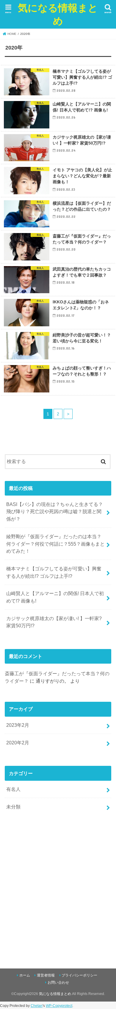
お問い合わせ (58, 982)
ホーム (24, 975)
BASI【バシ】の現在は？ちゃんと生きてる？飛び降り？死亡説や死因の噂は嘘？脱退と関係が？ (54, 511)
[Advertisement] (58, 888)
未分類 (13, 806)
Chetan (37, 1006)
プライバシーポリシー (79, 975)
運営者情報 (46, 975)
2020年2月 (17, 742)
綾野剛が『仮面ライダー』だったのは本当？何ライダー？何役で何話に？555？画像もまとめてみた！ (55, 544)
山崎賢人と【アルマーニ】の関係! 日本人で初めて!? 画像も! (55, 597)
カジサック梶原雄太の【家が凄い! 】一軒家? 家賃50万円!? (54, 622)
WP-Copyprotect (59, 1006)
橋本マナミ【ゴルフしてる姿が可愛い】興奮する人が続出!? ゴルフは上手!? (53, 572)
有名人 (13, 789)
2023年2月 (17, 725)
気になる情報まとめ (58, 14)
